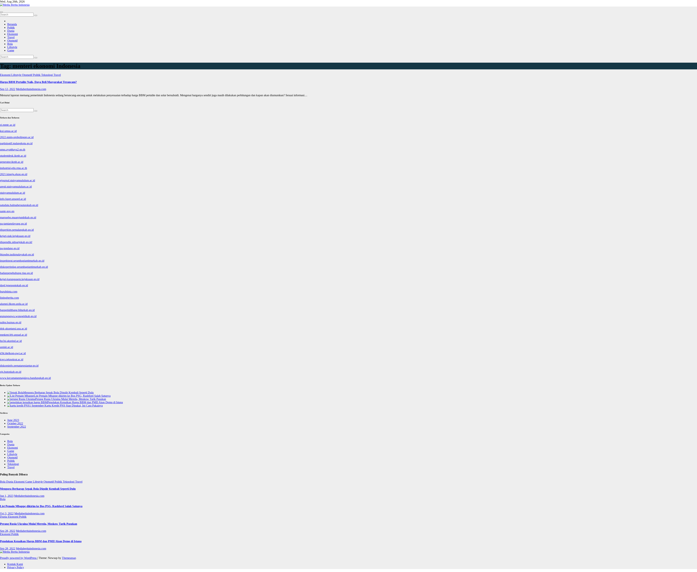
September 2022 (16, 426)
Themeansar (69, 557)
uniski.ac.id (6, 347)
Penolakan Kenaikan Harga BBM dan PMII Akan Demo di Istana (40, 541)
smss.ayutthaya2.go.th (12, 149)
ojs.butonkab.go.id (10, 371)
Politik (11, 27)
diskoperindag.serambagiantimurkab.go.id (24, 266)
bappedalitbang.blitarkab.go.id (17, 310)
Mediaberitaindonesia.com (31, 89)
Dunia (10, 30)
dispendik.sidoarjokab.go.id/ (16, 242)
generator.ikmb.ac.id (11, 161)
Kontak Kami (15, 564)
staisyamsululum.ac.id (12, 192)
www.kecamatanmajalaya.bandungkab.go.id (25, 378)
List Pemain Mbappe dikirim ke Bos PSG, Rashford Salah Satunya (41, 506)
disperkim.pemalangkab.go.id (17, 229)
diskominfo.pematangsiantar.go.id (19, 365)
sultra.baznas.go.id (10, 322)
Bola (10, 43)
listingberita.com (9, 297)
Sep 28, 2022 (7, 530)
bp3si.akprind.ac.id (11, 340)
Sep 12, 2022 (7, 89)
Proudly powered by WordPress (18, 557)
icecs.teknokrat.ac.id (11, 359)
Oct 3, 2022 (7, 513)
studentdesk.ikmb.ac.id (13, 155)
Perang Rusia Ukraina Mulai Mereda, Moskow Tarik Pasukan (38, 523)
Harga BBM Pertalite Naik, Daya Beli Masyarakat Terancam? (38, 82)
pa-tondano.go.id (9, 248)
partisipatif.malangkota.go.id (16, 143)
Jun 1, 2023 (6, 495)
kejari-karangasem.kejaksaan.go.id (19, 279)
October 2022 (15, 423)
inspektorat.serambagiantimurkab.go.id (22, 260)
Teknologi (47, 74)
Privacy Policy (15, 567)
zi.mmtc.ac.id (7, 124)
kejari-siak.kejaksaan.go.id (15, 236)
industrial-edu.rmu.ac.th (13, 168)
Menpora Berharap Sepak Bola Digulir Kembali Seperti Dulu (38, 488)
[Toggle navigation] (1, 12)
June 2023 (13, 420)
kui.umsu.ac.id (8, 131)
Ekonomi (12, 34)
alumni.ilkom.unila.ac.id (14, 303)
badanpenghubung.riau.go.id (16, 273)
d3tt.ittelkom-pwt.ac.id (13, 353)
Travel (11, 37)
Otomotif (12, 40)
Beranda (12, 24)
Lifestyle (12, 47)
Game (10, 50)
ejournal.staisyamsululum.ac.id (17, 180)
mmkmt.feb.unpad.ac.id (13, 334)
